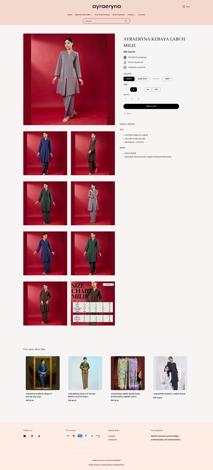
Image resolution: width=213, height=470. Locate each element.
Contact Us (112, 440)
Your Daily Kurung (102, 15)
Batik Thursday (119, 15)
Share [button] (129, 114)
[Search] (126, 21)
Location (141, 15)
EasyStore (117, 460)
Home (70, 15)
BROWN (156, 79)
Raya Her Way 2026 (82, 15)
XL (148, 89)
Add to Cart (151, 106)
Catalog (131, 15)
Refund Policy (119, 465)
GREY (167, 79)
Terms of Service (95, 465)
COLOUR (127, 74)
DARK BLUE (142, 79)
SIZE (126, 84)
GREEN (129, 79)
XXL (156, 89)
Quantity (127, 95)
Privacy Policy (107, 465)
